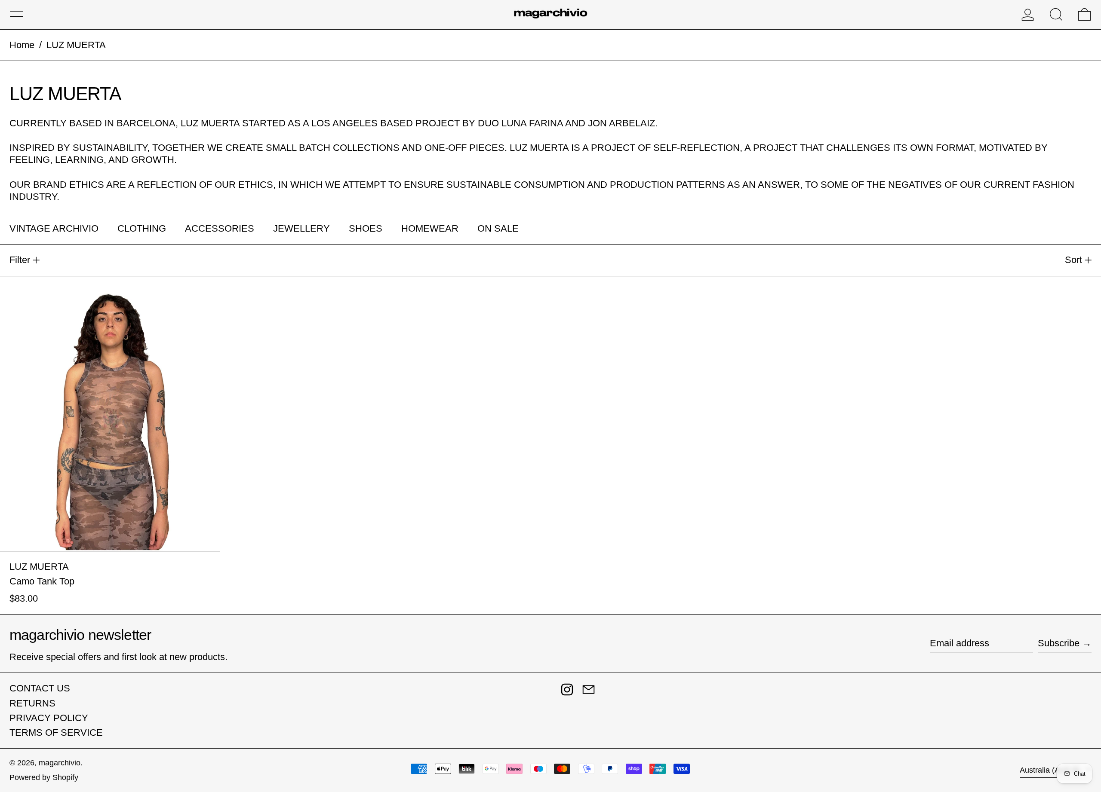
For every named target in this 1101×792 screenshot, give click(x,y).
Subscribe (1058, 643)
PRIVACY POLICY (48, 717)
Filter (19, 259)
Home (21, 45)
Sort (1073, 259)
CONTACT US (39, 688)
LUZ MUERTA (76, 45)
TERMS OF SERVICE (56, 732)
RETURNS (32, 703)
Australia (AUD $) (1051, 770)
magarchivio (59, 762)
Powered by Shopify (43, 777)
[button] (1056, 14)
